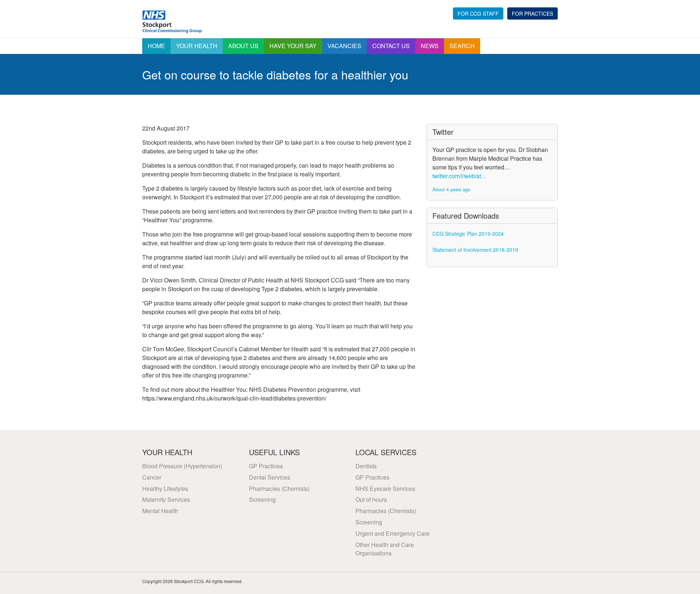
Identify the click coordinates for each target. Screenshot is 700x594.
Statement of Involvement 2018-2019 (475, 249)
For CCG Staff (478, 13)
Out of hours (371, 499)
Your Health (196, 46)
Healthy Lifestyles (165, 488)
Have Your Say (292, 46)
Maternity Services (166, 499)
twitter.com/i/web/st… (459, 176)
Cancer (151, 477)
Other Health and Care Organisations (384, 548)
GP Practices (266, 466)
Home (156, 46)
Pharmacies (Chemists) (279, 488)
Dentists (366, 466)
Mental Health (160, 511)
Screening (262, 499)
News (430, 46)
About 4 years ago (451, 189)
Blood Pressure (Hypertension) (182, 466)
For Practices (532, 13)
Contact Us (391, 46)
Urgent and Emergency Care (392, 533)
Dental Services (269, 477)
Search (462, 46)
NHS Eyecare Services (385, 488)
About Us (243, 46)
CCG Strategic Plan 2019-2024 (468, 233)
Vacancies (344, 46)
